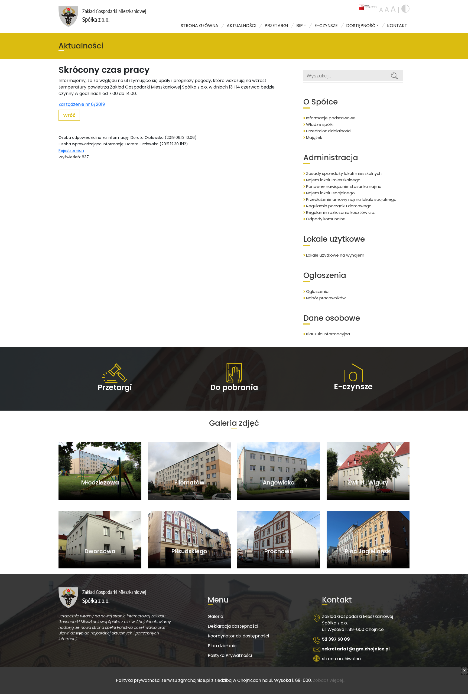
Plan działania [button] (222, 646)
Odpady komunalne (326, 219)
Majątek (314, 137)
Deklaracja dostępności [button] (233, 626)
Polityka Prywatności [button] (230, 655)
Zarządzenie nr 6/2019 (81, 104)
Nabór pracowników (326, 298)
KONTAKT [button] (397, 25)
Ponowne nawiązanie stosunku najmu (343, 186)
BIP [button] (299, 25)
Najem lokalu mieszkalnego (333, 180)
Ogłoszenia (317, 291)
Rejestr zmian (71, 150)
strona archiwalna (341, 659)
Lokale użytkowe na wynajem (335, 255)
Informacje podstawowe (331, 118)
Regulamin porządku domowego (339, 206)
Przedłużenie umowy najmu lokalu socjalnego (351, 199)
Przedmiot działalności (328, 131)
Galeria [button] (215, 616)
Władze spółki (319, 124)
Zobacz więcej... (329, 680)
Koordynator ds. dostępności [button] (238, 636)
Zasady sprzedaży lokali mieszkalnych (344, 173)
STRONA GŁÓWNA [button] (199, 25)
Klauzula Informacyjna (328, 334)
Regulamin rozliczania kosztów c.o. (340, 212)
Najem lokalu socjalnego (330, 193)
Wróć (69, 115)
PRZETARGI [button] (276, 25)
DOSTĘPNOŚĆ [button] (360, 25)
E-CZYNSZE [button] (326, 25)
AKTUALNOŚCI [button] (241, 25)
